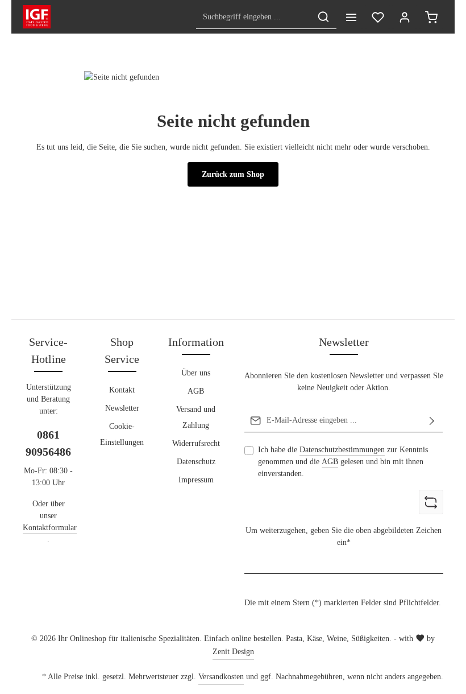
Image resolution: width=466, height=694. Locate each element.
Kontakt (122, 390)
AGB (196, 391)
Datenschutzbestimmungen (342, 449)
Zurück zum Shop (233, 174)
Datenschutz (196, 461)
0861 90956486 (48, 443)
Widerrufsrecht (196, 443)
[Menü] (351, 17)
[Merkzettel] (377, 17)
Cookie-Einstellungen (122, 434)
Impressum (196, 480)
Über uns (195, 373)
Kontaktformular (50, 527)
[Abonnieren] (432, 420)
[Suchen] (323, 17)
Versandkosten (221, 676)
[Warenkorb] (431, 17)
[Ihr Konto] (404, 17)
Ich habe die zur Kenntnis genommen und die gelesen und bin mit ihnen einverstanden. (343, 461)
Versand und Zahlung (195, 417)
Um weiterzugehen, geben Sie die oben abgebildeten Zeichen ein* (344, 536)
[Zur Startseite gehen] (37, 17)
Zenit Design (233, 651)
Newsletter (122, 408)
